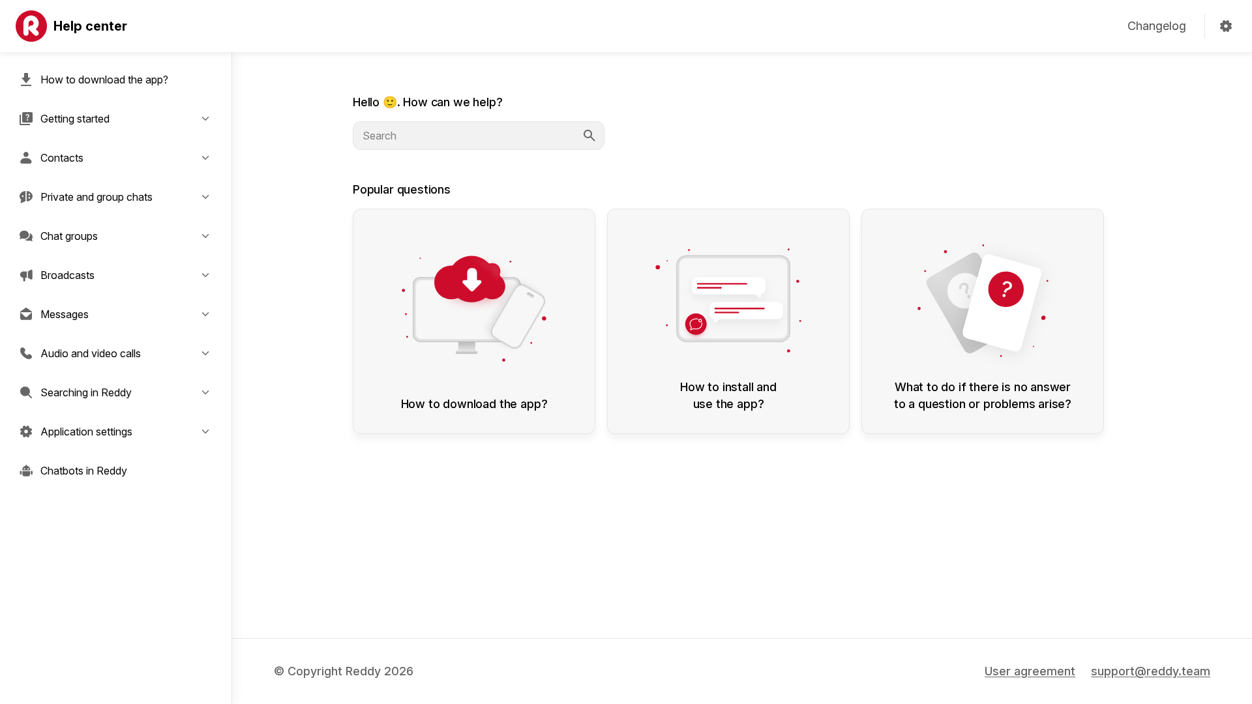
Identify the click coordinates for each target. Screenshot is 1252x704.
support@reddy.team (1150, 671)
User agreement (1030, 671)
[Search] (589, 135)
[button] (115, 119)
